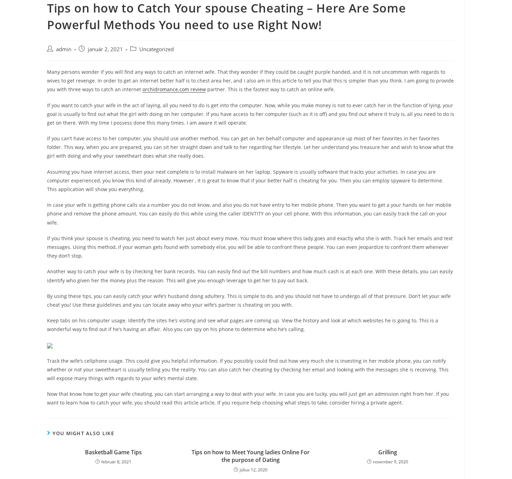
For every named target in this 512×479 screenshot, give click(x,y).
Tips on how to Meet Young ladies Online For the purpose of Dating (251, 456)
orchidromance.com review (174, 89)
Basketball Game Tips (113, 452)
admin (63, 49)
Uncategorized (156, 49)
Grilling (387, 452)
